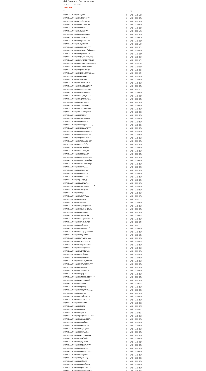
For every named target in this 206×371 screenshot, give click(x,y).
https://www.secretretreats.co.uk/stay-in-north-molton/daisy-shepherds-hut (77, 66)
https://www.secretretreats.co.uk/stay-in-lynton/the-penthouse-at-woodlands (78, 101)
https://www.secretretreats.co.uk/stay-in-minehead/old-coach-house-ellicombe (78, 216)
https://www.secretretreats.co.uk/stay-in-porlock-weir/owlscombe (75, 121)
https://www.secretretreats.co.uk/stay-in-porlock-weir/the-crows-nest (76, 347)
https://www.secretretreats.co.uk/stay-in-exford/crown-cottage (75, 261)
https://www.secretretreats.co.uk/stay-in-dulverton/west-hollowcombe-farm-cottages (79, 185)
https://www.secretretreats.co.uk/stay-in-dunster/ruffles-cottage (75, 354)
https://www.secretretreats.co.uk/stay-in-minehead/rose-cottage (75, 144)
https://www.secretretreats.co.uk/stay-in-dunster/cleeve (74, 308)
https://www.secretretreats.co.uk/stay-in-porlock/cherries (74, 106)
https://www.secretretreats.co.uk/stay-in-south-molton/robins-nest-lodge (77, 70)
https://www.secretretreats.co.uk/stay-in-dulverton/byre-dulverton (76, 253)
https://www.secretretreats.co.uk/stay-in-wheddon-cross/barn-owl (76, 255)
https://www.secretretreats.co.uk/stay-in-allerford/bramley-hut (75, 182)
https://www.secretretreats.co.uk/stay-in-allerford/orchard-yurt (75, 179)
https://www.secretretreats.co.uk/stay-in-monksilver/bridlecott (75, 361)
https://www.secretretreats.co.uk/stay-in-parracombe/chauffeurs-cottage (77, 108)
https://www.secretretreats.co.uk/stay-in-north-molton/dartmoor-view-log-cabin (78, 59)
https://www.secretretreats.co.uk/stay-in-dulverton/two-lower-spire (76, 215)
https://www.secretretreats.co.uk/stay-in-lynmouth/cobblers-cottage (76, 28)
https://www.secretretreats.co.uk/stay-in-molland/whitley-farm (75, 122)
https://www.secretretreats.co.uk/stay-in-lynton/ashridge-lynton (75, 30)
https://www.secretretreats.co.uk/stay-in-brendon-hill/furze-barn (75, 33)
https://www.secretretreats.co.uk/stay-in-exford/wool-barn (74, 202)
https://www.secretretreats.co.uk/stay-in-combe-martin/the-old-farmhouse (77, 130)
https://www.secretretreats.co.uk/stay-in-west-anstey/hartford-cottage (76, 242)
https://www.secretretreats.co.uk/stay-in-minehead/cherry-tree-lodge (76, 148)
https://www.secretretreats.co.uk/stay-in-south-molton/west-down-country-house (79, 73)
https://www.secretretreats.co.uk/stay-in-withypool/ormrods (74, 292)
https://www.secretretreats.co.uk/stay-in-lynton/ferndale (74, 31)
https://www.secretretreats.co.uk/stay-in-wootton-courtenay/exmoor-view (77, 112)
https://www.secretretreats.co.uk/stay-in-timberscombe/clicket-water (76, 88)
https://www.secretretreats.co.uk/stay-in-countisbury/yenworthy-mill (76, 328)
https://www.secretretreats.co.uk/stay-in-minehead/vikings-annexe (76, 219)
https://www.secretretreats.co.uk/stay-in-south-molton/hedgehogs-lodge (77, 72)
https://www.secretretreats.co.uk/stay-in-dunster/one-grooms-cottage (76, 277)
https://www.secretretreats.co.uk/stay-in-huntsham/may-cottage (75, 173)
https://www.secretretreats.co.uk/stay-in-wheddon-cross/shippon (75, 341)
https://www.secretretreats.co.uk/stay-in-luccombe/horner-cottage (76, 297)
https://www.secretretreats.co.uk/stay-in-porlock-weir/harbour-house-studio (77, 209)
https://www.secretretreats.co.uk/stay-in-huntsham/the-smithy (75, 177)
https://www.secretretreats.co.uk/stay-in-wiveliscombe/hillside (75, 80)
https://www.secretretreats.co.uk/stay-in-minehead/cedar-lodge (75, 151)
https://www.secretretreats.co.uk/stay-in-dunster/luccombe (74, 300)
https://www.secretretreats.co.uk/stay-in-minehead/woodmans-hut (76, 169)
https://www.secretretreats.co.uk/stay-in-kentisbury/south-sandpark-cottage (78, 56)
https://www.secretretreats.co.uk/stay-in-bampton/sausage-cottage (76, 196)
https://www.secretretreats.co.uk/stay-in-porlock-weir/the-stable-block (76, 365)
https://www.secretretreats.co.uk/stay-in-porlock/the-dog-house (75, 234)
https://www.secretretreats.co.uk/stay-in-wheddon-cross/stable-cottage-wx (77, 160)
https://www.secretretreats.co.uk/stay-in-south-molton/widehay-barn (76, 53)
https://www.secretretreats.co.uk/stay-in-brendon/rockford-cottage (76, 98)
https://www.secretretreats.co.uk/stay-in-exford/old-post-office (75, 199)
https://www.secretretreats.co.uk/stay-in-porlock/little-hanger (75, 119)
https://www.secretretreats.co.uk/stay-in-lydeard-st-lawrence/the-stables (77, 141)
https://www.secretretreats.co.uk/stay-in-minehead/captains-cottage (76, 183)
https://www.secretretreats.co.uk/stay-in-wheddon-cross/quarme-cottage (77, 156)
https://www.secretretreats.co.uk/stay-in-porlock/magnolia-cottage (76, 295)
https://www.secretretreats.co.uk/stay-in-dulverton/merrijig (74, 323)
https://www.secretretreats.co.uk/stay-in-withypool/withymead (75, 228)
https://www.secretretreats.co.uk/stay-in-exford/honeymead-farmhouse (77, 244)
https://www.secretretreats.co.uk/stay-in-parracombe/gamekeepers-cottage (78, 109)
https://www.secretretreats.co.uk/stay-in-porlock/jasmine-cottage (75, 212)
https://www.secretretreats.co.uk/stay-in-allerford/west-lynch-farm (76, 105)
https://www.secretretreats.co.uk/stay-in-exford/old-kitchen (74, 115)
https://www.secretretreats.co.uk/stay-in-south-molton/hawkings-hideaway (77, 140)
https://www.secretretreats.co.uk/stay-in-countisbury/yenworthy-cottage (77, 335)
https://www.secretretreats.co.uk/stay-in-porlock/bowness (74, 293)
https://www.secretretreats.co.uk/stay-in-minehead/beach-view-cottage (77, 46)
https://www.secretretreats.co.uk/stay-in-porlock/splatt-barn (74, 352)
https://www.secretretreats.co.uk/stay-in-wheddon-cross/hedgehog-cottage (77, 258)
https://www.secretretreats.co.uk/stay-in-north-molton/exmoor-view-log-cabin (78, 57)
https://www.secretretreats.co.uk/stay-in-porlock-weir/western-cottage (76, 227)
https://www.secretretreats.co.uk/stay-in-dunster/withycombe (75, 302)
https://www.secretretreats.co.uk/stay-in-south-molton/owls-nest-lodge (76, 69)
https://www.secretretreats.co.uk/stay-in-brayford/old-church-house (76, 257)
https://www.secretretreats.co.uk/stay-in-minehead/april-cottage (75, 154)
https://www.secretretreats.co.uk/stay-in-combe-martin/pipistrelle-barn (76, 86)
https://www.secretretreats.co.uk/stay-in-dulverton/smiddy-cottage (76, 190)
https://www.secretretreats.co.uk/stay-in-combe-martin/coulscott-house (77, 127)
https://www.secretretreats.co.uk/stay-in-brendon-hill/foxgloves (75, 96)
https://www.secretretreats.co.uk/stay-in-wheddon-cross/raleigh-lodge (76, 318)
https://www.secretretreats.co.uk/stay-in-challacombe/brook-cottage (76, 284)
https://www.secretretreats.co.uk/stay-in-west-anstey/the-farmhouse (76, 241)
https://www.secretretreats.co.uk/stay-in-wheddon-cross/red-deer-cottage (77, 260)
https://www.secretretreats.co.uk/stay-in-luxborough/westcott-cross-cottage (78, 263)
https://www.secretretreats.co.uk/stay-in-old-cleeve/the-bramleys (75, 357)
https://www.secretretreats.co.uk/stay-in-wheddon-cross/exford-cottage (77, 161)
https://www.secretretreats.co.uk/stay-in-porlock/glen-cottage (75, 20)
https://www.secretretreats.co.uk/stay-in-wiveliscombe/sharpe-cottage (76, 25)
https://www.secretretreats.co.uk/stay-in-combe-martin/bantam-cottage (77, 134)
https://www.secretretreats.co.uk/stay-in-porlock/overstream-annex (76, 240)
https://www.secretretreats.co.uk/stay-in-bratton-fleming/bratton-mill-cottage (77, 319)
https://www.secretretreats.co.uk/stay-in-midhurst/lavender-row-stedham (77, 342)
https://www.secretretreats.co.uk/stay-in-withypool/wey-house (75, 235)
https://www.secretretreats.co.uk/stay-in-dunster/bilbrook (74, 310)
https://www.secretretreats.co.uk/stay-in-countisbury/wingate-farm (76, 248)
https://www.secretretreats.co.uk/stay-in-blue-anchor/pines (74, 237)
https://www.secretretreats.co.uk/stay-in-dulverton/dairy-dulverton (76, 250)
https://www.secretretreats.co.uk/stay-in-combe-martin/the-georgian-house (77, 131)
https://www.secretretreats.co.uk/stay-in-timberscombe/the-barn (75, 124)
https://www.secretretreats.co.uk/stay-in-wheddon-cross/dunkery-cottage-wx (78, 157)
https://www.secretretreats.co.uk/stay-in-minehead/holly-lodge (75, 143)
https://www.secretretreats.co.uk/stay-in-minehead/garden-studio (75, 225)
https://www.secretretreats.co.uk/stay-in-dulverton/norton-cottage (76, 186)
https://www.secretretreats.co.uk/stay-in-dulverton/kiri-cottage (75, 187)
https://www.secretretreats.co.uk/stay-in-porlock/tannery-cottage (75, 54)
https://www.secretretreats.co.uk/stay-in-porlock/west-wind (74, 286)
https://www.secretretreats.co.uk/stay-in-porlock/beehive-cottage (75, 12)
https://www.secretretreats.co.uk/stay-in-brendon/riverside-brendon (76, 229)
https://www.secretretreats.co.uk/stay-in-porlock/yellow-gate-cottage (76, 221)
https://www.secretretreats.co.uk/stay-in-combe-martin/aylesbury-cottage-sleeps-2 (79, 125)
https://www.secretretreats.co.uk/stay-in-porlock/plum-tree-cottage (76, 325)
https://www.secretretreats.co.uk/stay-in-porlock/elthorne (74, 313)
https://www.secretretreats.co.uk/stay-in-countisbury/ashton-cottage (76, 24)
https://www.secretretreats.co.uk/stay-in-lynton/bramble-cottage (75, 44)
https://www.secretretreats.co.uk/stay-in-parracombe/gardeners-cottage (77, 111)
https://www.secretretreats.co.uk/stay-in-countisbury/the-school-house (77, 344)
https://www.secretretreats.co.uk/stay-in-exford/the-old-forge (75, 79)
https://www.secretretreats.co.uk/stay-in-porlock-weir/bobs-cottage (76, 15)
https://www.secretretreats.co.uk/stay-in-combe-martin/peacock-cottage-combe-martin (80, 132)
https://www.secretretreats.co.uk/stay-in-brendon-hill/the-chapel (75, 104)
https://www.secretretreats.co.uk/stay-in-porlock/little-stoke (74, 27)
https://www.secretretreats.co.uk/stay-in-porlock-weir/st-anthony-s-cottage (77, 351)
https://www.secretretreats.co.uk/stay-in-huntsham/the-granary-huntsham (77, 174)
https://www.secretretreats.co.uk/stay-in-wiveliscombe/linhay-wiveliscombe (77, 85)
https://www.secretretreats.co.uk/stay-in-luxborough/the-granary (75, 355)
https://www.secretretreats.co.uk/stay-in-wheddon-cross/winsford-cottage (77, 163)
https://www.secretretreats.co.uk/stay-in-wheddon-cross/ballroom (76, 339)
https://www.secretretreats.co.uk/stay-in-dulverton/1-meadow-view (76, 102)
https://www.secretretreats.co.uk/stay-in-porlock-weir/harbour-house (76, 358)
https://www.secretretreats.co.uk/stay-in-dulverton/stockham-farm (76, 266)
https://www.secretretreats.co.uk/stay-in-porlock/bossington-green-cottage (77, 41)
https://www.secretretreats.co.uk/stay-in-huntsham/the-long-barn (75, 176)
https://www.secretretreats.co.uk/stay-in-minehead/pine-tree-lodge (76, 153)
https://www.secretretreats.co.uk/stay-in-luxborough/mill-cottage (75, 348)
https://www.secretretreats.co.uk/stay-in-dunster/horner (74, 309)
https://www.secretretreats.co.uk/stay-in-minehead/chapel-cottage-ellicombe (78, 232)
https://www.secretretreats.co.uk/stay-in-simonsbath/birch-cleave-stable (77, 205)
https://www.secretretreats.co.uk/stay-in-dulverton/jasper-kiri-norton (76, 17)
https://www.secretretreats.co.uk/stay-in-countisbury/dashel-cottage (76, 251)
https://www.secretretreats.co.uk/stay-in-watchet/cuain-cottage (75, 254)
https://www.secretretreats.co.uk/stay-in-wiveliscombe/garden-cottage (76, 222)
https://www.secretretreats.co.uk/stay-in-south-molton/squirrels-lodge (76, 67)
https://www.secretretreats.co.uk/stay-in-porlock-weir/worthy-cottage (76, 364)
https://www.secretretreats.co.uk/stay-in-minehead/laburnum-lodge (76, 147)
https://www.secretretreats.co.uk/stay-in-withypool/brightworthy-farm (76, 34)
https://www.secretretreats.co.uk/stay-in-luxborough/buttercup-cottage (76, 40)
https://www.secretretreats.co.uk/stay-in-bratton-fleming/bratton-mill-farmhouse (78, 315)
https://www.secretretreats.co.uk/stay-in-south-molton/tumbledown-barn (77, 137)
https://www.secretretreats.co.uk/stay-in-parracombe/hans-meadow (76, 21)
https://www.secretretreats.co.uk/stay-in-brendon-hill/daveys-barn (76, 38)
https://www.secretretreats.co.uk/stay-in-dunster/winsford (74, 306)
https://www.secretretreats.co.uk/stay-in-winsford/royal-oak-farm (75, 273)
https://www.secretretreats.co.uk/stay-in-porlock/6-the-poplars (75, 76)
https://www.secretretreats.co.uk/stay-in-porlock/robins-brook (75, 274)
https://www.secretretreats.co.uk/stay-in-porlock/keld (73, 166)
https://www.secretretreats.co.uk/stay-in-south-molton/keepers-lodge (76, 138)
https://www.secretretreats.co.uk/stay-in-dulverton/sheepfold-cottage (76, 118)
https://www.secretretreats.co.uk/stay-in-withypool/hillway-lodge (75, 170)
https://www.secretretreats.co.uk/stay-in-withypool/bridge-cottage (75, 245)
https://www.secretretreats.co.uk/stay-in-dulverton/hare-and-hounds (76, 117)
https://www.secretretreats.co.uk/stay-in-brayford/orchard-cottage (76, 329)
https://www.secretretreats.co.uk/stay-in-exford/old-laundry (74, 192)
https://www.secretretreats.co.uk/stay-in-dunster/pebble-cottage (75, 211)
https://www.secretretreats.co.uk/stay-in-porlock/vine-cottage (75, 18)
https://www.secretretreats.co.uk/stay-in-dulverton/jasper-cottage (75, 189)
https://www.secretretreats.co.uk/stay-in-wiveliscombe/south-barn (76, 83)
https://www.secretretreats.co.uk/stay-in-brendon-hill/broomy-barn (76, 75)
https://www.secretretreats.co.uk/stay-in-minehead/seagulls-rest (75, 289)
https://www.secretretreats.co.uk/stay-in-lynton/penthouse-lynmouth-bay (77, 51)
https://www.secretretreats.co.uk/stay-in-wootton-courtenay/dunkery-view (77, 370)
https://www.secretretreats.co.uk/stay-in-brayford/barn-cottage (75, 331)
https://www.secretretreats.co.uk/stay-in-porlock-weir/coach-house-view (77, 208)
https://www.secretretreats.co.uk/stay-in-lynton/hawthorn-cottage (75, 43)
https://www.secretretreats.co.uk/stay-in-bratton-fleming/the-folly (75, 321)
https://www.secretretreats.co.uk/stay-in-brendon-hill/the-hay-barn (76, 193)
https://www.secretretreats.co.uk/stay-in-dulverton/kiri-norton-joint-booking (77, 164)
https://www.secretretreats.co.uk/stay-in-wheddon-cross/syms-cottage (77, 326)
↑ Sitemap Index (67, 7)
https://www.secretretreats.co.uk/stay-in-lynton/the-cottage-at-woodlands (77, 89)
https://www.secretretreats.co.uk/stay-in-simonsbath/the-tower (75, 114)
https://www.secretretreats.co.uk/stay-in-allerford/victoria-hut (75, 180)
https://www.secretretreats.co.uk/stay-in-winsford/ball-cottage (75, 350)
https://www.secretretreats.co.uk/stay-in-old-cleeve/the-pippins (75, 363)
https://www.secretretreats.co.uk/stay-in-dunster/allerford (74, 303)
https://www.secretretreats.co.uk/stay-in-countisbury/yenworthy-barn (76, 280)
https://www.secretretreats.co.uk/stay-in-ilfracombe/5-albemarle (75, 167)
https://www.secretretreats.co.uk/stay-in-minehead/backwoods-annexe (77, 95)
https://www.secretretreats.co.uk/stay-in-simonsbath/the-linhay (75, 47)
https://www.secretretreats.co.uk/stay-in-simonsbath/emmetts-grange (76, 49)
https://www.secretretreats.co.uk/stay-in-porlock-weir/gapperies (75, 203)
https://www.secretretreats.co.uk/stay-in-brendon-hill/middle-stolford (76, 270)
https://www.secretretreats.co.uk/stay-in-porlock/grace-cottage (75, 360)
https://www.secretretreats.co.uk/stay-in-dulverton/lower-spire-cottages (77, 99)
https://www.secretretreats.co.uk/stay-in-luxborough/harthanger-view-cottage (78, 290)
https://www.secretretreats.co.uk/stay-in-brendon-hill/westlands (75, 37)
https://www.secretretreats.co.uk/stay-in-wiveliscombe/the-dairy (75, 93)
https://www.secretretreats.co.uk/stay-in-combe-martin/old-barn (75, 128)
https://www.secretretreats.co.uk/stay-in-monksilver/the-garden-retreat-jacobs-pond (79, 50)
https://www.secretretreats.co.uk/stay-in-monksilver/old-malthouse (76, 332)
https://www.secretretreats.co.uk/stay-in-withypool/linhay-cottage (75, 322)
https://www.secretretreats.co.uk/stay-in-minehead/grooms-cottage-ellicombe (78, 231)
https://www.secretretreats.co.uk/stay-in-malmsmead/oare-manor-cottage (77, 299)
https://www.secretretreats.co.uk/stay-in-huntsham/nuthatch (74, 172)
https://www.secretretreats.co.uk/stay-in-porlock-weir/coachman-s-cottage (77, 368)
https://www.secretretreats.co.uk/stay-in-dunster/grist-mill (74, 224)
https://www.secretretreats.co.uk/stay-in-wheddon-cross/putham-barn (76, 264)
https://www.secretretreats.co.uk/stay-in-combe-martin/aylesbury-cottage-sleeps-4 (79, 135)
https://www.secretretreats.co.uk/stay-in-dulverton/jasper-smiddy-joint (76, 82)
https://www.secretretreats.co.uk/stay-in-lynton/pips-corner (74, 283)
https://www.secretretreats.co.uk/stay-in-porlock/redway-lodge (75, 271)
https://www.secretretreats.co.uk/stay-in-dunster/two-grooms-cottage (76, 279)
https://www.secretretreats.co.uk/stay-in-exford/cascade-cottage (75, 338)
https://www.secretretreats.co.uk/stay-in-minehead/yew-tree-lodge (76, 150)
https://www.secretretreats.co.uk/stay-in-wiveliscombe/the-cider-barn (76, 92)
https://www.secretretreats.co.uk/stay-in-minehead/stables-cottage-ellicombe (78, 218)
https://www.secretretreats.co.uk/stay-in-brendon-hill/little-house (75, 200)
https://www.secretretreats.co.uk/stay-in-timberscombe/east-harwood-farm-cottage (79, 276)
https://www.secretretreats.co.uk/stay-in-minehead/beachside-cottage (76, 247)
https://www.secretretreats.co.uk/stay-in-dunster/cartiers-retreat (75, 62)
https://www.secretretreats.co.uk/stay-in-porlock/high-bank (74, 287)
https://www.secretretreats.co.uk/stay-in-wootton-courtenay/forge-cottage (77, 334)
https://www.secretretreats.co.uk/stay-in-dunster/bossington (74, 312)
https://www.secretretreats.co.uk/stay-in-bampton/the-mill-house (75, 345)
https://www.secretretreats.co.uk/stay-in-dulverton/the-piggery (75, 267)
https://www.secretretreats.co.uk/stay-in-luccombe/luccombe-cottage (76, 296)
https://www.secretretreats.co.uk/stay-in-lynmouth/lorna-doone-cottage (77, 238)
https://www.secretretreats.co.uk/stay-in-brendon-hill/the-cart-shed (76, 195)
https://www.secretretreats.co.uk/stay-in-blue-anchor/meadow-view (76, 316)
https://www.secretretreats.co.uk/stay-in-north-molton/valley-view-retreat (77, 64)
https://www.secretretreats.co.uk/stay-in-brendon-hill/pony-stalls (75, 198)
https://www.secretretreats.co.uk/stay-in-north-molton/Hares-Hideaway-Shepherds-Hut (80, 63)
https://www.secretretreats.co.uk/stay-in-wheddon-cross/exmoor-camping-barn (78, 60)
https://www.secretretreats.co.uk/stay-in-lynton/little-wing (74, 14)
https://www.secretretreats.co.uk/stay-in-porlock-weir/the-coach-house (77, 367)
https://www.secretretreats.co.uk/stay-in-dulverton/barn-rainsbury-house (77, 77)
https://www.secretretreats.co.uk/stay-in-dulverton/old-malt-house (76, 206)
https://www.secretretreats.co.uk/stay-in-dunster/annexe (74, 305)
